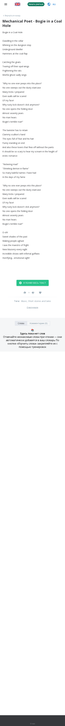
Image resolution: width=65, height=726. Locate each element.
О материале (32, 307)
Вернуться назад (12, 16)
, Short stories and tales (39, 301)
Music (24, 301)
